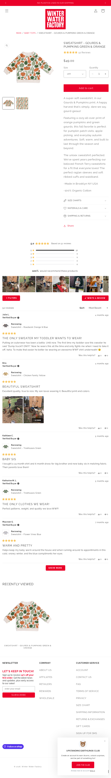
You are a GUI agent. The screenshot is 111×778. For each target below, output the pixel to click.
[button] (6, 10)
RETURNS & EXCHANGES (90, 719)
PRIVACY (81, 698)
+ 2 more (37, 420)
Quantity (93, 67)
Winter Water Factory (32, 767)
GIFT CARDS (83, 726)
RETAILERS (45, 684)
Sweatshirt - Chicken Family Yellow (28, 375)
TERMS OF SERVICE (87, 691)
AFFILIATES (45, 677)
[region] (55, 284)
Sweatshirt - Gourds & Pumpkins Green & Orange (67, 33)
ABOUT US (45, 670)
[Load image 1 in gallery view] (8, 103)
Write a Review (98, 299)
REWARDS (45, 691)
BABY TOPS (30, 33)
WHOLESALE (46, 698)
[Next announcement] (105, 3)
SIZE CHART (83, 705)
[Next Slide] (106, 284)
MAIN (18, 33)
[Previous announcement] (6, 3)
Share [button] (70, 225)
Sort (82, 308)
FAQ (78, 684)
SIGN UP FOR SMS (86, 733)
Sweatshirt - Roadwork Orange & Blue (29, 327)
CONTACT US (84, 677)
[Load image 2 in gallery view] (22, 103)
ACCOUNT (82, 670)
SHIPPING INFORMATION (90, 712)
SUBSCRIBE (19, 695)
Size (66, 67)
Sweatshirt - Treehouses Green (26, 448)
